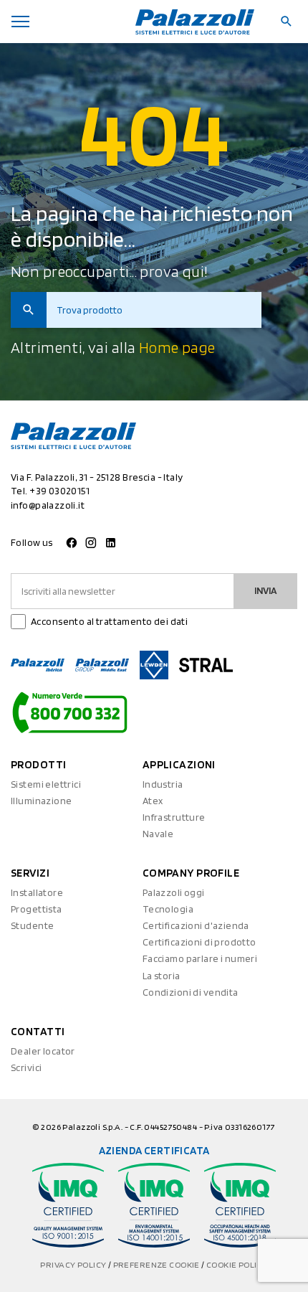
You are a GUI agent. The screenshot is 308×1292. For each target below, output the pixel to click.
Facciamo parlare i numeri (200, 958)
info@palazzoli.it (48, 505)
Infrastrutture (174, 817)
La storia (162, 975)
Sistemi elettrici (46, 784)
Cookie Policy (236, 1264)
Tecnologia (168, 909)
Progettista (36, 909)
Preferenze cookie (157, 1264)
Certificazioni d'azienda (196, 925)
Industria (163, 784)
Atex (153, 800)
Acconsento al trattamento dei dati (109, 621)
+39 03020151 (59, 490)
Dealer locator (43, 1051)
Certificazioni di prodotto (199, 942)
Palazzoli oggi (174, 892)
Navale (158, 833)
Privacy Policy (73, 1264)
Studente (32, 925)
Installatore (37, 892)
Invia (265, 590)
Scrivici (26, 1067)
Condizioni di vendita (191, 992)
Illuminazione (41, 800)
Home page (177, 347)
